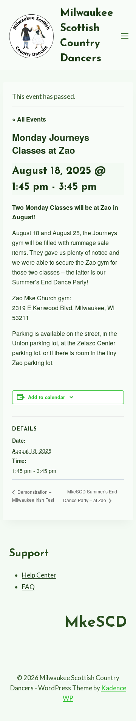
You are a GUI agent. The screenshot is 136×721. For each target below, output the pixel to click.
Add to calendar (46, 397)
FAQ (28, 587)
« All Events (29, 119)
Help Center (39, 575)
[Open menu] (125, 35)
